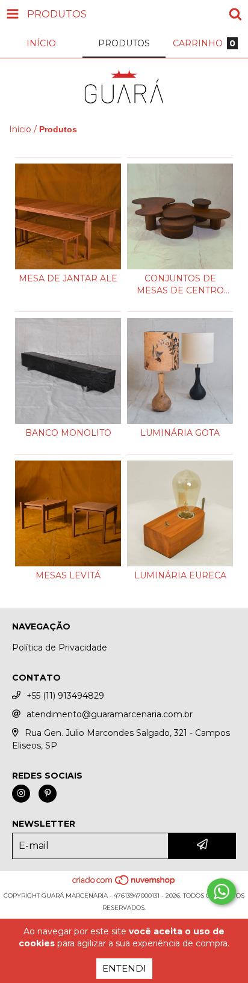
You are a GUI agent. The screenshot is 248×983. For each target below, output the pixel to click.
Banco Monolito (68, 432)
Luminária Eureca (180, 575)
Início (20, 129)
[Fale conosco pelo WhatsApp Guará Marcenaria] (221, 891)
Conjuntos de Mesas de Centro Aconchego (180, 284)
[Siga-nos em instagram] (21, 794)
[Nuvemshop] (124, 883)
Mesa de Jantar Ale (68, 278)
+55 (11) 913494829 (65, 695)
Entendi (124, 968)
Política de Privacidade (59, 647)
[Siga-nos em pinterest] (48, 794)
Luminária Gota (180, 432)
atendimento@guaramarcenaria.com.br (109, 714)
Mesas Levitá (68, 575)
